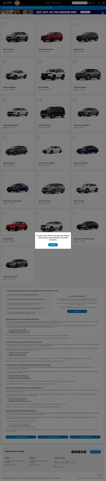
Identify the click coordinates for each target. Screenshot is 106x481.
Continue (53, 244)
